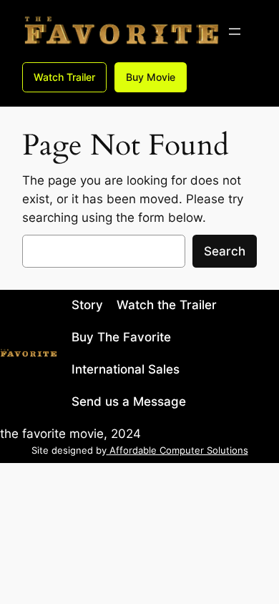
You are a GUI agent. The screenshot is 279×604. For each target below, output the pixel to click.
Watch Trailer (64, 77)
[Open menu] (234, 31)
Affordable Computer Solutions (177, 450)
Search (224, 251)
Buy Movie (150, 77)
